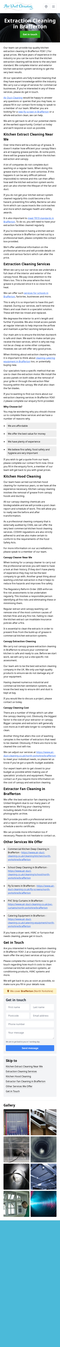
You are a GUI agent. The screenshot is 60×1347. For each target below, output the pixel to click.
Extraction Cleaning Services (21, 1071)
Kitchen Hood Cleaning (18, 1076)
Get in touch (30, 34)
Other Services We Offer (19, 1086)
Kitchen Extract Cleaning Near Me (24, 1066)
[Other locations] (46, 7)
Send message (30, 1048)
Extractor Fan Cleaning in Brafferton (25, 1081)
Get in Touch (13, 1091)
